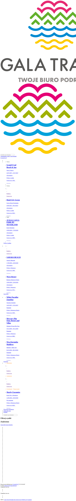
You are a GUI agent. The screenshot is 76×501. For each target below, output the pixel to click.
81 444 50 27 (4, 158)
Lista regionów (9, 424)
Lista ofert (3, 424)
